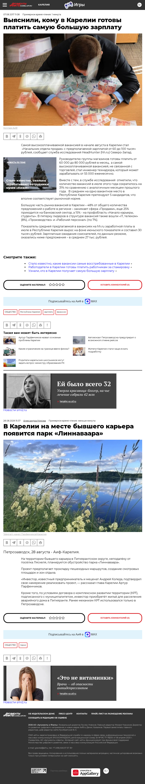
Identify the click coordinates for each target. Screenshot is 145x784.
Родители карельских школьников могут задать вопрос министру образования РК (41, 361)
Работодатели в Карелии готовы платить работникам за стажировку (79, 267)
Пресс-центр (65, 714)
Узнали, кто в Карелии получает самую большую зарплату (71, 271)
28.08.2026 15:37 (12, 420)
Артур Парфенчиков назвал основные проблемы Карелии (40, 339)
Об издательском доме (41, 714)
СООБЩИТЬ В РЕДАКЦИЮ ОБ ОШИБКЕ (47, 718)
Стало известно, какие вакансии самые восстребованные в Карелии (79, 263)
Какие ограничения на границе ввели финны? (44, 348)
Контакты (81, 714)
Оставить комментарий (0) (115, 285)
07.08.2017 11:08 (11, 14)
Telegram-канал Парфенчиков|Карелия (25, 534)
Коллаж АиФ (10, 128)
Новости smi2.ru (15, 410)
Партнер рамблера (58, 771)
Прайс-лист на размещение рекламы (112, 714)
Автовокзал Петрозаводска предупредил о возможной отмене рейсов (112, 339)
